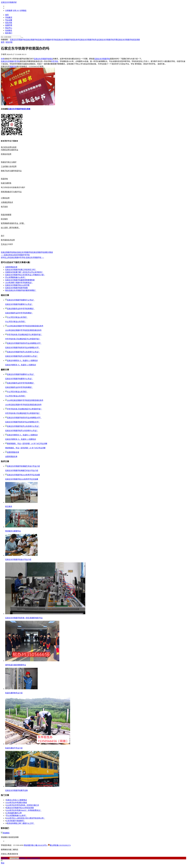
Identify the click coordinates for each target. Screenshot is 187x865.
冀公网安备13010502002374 (60, 845)
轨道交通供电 (6, 183)
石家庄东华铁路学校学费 (107, 40)
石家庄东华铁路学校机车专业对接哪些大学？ (22, 347)
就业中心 (8, 28)
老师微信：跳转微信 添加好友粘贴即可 (20, 858)
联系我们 (8, 33)
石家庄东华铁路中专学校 (47, 40)
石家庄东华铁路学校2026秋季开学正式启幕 (21, 479)
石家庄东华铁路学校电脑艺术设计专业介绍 (21, 470)
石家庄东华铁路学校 (18, 40)
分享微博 (8, 10)
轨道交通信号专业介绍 (14, 748)
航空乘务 (8, 506)
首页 (7, 15)
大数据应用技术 (7, 202)
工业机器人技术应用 (8, 166)
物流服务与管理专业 (13, 531)
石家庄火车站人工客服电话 (16, 800)
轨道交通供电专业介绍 (14, 693)
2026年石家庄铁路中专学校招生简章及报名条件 (23, 330)
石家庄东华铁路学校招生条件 (68, 40)
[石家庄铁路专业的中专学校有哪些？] (20, 309)
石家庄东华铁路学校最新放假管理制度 (20, 280)
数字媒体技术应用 (8, 240)
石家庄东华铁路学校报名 (43, 59)
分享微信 (22, 10)
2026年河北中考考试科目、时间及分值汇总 (22, 805)
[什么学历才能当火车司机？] (16, 317)
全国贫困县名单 (11, 267)
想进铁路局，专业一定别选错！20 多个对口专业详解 (25, 448)
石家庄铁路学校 (32, 40)
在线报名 (8, 30)
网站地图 (27, 845)
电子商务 (4, 207)
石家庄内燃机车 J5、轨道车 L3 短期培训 (20, 365)
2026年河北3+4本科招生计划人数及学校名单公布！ (25, 818)
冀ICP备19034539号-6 (39, 845)
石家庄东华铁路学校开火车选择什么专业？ (21, 356)
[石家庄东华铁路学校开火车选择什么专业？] (22, 352)
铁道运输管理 (6, 215)
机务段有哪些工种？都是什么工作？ (21, 823)
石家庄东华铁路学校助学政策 (16, 288)
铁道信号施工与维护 (8, 162)
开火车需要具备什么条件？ (15, 277)
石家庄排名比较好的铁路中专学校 (15, 255)
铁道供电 (4, 179)
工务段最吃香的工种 (14, 813)
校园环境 (8, 25)
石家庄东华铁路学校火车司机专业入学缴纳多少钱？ (25, 275)
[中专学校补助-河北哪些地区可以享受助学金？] (23, 335)
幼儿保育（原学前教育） (10, 228)
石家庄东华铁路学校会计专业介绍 (18, 559)
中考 (2, 59)
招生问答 (8, 23)
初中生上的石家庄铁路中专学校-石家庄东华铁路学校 (22, 257)
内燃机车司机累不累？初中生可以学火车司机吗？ (24, 272)
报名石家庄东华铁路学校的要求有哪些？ (20, 290)
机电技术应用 (6, 154)
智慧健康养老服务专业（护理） (13, 223)
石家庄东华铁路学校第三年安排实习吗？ (20, 270)
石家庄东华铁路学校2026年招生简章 (20, 808)
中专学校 (54, 61)
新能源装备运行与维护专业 (11, 192)
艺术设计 (4, 244)
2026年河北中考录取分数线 (16, 802)
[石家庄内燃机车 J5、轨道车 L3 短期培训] (21, 360)
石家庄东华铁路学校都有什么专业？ (19, 304)
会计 (2, 236)
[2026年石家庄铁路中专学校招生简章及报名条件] (24, 326)
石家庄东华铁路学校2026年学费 (17, 285)
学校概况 (8, 17)
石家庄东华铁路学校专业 (88, 40)
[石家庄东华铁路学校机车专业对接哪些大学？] (23, 343)
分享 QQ (16, 10)
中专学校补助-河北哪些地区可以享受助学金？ (22, 339)
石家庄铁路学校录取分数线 (42, 252)
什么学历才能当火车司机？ (15, 322)
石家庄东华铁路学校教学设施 (16, 790)
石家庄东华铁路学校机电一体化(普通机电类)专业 (24, 618)
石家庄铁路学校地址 (8, 252)
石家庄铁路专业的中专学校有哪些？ (19, 313)
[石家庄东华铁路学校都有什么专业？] (20, 300)
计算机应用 (5, 198)
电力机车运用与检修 (8, 147)
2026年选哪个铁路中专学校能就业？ (19, 283)
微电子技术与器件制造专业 (11, 171)
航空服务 (4, 219)
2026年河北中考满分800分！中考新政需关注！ (24, 810)
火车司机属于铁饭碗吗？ (15, 821)
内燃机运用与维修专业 (9, 150)
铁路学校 (13, 66)
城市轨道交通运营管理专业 (15, 665)
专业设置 (8, 20)
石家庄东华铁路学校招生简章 (128, 40)
